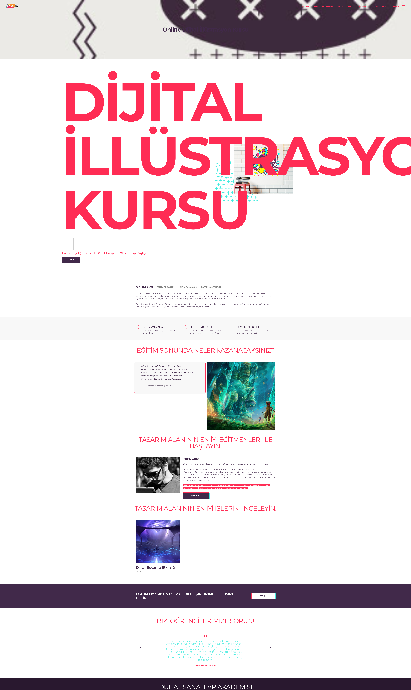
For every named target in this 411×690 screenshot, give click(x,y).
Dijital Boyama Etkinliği (156, 567)
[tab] (145, 287)
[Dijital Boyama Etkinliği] (158, 541)
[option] (158, 547)
